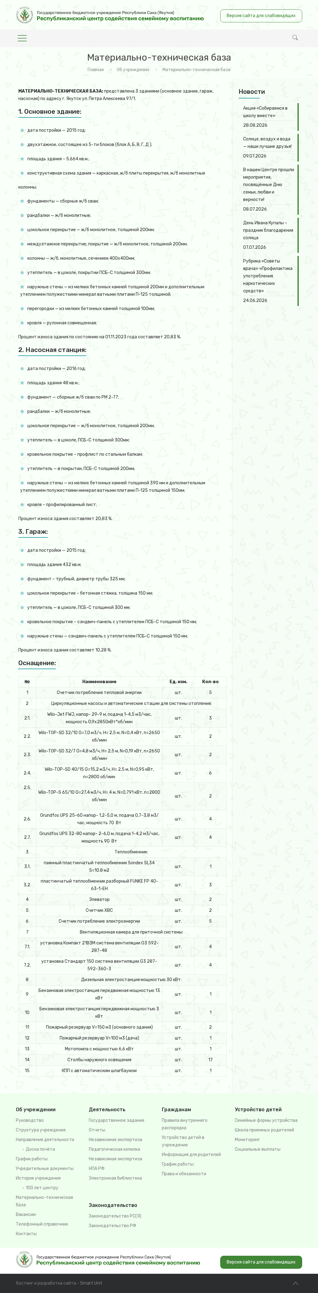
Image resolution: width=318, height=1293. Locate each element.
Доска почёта (40, 1149)
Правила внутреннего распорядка (184, 1124)
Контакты (26, 1233)
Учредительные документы (45, 1168)
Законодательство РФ (112, 1225)
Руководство (30, 1120)
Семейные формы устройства (266, 1120)
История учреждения (38, 1178)
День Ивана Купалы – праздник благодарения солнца (268, 230)
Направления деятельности (45, 1139)
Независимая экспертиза (115, 1139)
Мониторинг (247, 1139)
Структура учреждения (41, 1130)
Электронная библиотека (115, 1178)
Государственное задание (116, 1120)
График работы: (32, 1159)
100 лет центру (42, 1187)
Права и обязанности (184, 1173)
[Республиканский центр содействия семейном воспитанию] (110, 15)
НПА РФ (97, 1168)
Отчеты (97, 1130)
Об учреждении (133, 69)
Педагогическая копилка (114, 1149)
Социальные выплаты (257, 1149)
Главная (96, 69)
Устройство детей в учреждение (183, 1141)
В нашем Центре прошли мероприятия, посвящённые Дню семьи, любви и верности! (268, 184)
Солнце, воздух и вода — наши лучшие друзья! (267, 142)
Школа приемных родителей (264, 1130)
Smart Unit (91, 1283)
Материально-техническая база (44, 1201)
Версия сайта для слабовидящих (261, 15)
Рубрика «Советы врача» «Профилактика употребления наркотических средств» (268, 276)
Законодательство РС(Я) (115, 1216)
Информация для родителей (191, 1154)
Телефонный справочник (42, 1224)
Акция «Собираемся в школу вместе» (265, 112)
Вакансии (26, 1214)
